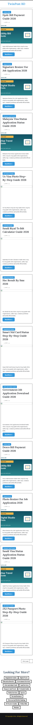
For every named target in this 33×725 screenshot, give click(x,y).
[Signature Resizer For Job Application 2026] (16, 85)
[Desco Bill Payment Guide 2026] (16, 466)
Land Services (24, 685)
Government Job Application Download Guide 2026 (16, 393)
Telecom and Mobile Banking (16, 700)
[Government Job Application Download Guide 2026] (16, 412)
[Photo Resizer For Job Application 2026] (16, 518)
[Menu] (2, 5)
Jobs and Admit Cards (10, 387)
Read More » (8, 54)
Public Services (13, 692)
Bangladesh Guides (9, 329)
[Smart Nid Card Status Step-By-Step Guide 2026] (16, 354)
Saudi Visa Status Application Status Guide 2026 (14, 555)
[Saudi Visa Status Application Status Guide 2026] (16, 573)
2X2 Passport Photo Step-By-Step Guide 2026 (15, 612)
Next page (26, 661)
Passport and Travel (9, 116)
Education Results (9, 277)
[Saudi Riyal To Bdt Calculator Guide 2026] (16, 247)
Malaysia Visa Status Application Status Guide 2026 (15, 122)
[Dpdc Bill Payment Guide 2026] (16, 33)
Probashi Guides (8, 225)
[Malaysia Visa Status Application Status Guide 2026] (16, 141)
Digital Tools (7, 64)
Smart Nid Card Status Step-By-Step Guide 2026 (16, 336)
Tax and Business (16, 696)
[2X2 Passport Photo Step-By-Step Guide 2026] (16, 631)
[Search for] (31, 5)
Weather (16, 707)
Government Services (23, 681)
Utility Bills (7, 12)
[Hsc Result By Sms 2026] (16, 299)
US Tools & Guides (9, 173)
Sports (23, 692)
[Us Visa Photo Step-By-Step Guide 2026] (16, 195)
